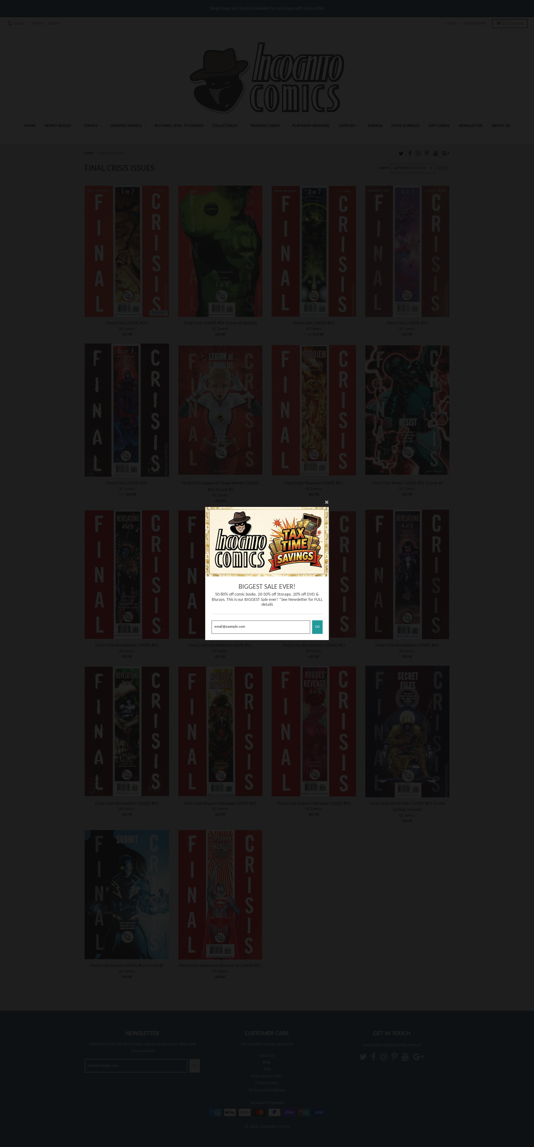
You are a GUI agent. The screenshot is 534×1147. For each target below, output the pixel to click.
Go (317, 627)
